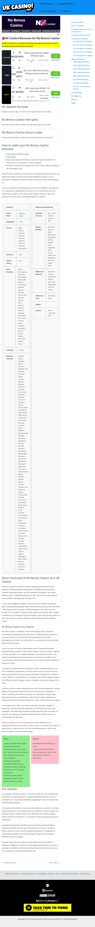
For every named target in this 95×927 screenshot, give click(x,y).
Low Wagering (76, 92)
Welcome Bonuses (46, 4)
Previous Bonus (8, 863)
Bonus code (36, 31)
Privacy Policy (84, 874)
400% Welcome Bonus (81, 72)
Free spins (26, 31)
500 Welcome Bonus (80, 79)
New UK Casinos (77, 26)
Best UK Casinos (77, 22)
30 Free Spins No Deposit (82, 48)
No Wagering (66, 11)
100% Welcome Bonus (81, 62)
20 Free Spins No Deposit (82, 45)
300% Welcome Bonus (81, 69)
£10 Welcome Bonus (80, 83)
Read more (55, 60)
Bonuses (6, 31)
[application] (54, 3)
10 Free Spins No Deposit (82, 41)
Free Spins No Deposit (47, 11)
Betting (74, 99)
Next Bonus (54, 863)
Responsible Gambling (69, 874)
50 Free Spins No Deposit (82, 52)
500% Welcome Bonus (81, 76)
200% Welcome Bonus (81, 65)
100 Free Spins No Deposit (83, 55)
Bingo (73, 103)
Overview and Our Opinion (53, 31)
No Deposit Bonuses (65, 4)
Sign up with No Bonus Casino (18, 154)
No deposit (16, 31)
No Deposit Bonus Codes (80, 35)
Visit (55, 56)
